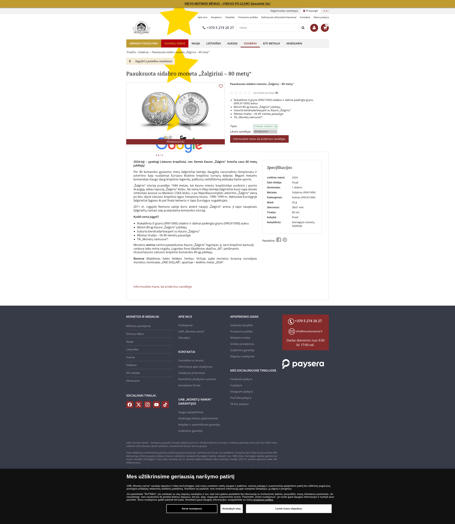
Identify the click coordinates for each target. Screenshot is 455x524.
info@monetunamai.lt (309, 331)
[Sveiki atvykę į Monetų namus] (314, 28)
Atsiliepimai (185, 325)
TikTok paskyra (239, 404)
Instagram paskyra (241, 391)
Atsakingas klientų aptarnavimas (198, 418)
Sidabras (250, 43)
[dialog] (227, 496)
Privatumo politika (248, 17)
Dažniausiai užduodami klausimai (278, 17)
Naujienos (216, 17)
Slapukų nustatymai (242, 356)
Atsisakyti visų (231, 508)
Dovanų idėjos (174, 43)
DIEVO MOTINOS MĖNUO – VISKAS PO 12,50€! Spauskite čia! (227, 3)
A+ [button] (327, 10)
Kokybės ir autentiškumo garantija (199, 424)
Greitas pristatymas (242, 344)
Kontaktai (305, 17)
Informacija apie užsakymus (195, 366)
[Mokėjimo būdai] (303, 364)
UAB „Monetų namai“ (191, 331)
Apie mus (202, 17)
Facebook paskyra (241, 379)
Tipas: (233, 126)
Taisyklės (230, 17)
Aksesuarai (294, 43)
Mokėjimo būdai (240, 337)
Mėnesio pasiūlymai (144, 43)
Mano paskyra (321, 17)
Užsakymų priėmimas (191, 373)
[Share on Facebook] (279, 240)
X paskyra (236, 385)
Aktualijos (184, 337)
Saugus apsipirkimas (190, 412)
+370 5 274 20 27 (220, 27)
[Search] (303, 28)
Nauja (196, 43)
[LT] (141, 28)
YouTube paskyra (240, 397)
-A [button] (324, 10)
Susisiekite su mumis (191, 360)
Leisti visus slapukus (288, 508)
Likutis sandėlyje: (240, 131)
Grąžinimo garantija (190, 430)
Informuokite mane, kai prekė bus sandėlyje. (259, 139)
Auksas (232, 43)
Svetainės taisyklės (241, 325)
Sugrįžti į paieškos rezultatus (153, 61)
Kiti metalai (271, 43)
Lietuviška (213, 43)
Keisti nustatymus (192, 508)
